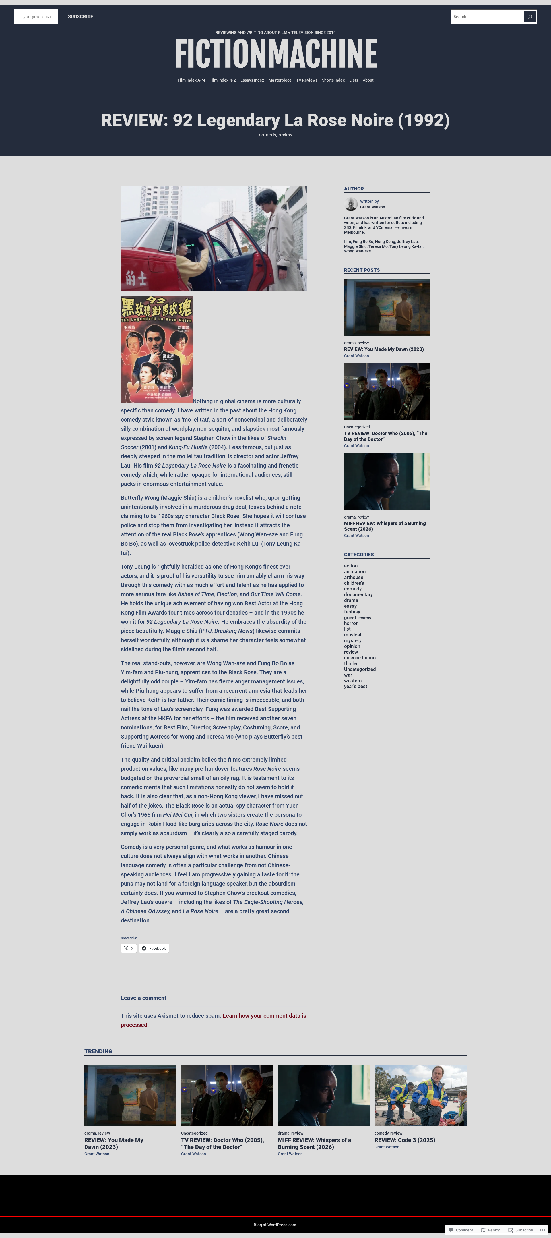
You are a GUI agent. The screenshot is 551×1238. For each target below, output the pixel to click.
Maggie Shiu (355, 246)
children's (354, 583)
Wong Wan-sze (357, 251)
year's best (355, 686)
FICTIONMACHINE (275, 54)
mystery (353, 640)
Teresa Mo (378, 246)
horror (351, 623)
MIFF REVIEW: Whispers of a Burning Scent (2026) (385, 526)
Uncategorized (357, 427)
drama (350, 343)
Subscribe (80, 16)
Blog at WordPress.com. (275, 1224)
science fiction (360, 657)
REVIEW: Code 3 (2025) (405, 1140)
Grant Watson (356, 356)
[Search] (530, 16)
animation (355, 571)
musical (352, 635)
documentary (358, 594)
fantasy (352, 612)
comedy (267, 135)
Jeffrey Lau (407, 241)
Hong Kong (385, 241)
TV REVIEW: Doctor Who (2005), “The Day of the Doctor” (385, 436)
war (348, 675)
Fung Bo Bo (363, 241)
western (353, 680)
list (347, 629)
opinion (352, 646)
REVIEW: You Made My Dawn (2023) (384, 349)
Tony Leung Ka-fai (406, 246)
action (351, 566)
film (347, 241)
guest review (358, 617)
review (285, 135)
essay (350, 606)
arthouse (353, 577)
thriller (351, 663)
